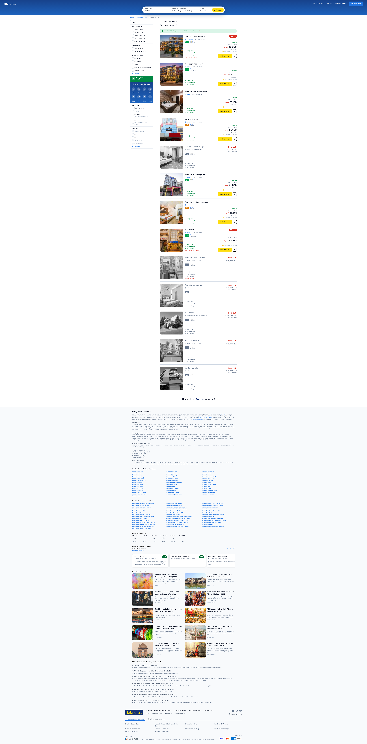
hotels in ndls (136, 496)
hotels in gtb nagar (137, 486)
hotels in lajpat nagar (172, 475)
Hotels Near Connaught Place (140, 505)
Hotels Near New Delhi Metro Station (176, 509)
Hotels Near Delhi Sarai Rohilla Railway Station (179, 516)
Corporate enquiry (340, 3)
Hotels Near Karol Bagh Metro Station (212, 505)
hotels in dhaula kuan (138, 490)
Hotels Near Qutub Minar (139, 511)
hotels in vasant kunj (138, 477)
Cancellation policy (180, 713)
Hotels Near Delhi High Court (140, 520)
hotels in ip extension (208, 494)
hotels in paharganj (171, 471)
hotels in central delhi (208, 478)
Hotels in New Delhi (141, 17)
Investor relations (160, 710)
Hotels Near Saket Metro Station (175, 513)
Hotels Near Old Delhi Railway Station (212, 503)
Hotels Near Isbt (137, 513)
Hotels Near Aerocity (138, 509)
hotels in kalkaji (206, 486)
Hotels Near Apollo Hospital (210, 507)
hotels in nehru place (208, 475)
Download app (208, 710)
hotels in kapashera (137, 484)
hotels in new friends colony (174, 482)
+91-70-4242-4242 (318, 3)
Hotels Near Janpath (208, 524)
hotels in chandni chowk (139, 480)
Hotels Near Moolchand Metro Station (177, 522)
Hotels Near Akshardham (209, 509)
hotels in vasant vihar (172, 480)
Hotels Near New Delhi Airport (174, 505)
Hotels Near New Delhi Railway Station (143, 503)
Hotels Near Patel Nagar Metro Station (143, 516)
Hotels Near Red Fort (208, 516)
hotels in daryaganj (171, 484)
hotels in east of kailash (209, 484)
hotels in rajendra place (172, 488)
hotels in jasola (170, 486)
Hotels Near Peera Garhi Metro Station (213, 526)
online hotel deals (197, 419)
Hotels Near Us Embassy (209, 513)
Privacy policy (168, 713)
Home (132, 17)
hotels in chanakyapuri (138, 475)
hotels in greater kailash (209, 477)
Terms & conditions (156, 713)
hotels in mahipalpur (208, 471)
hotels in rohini (206, 473)
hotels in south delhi (171, 473)
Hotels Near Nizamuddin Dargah (141, 514)
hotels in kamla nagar (138, 488)
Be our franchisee (180, 710)
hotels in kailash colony (172, 492)
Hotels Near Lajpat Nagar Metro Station (143, 522)
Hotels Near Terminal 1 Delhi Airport (176, 507)
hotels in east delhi (171, 477)
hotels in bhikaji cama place (174, 494)
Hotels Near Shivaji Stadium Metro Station (178, 518)
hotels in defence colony (139, 492)
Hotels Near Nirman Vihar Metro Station (177, 526)
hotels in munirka (171, 490)
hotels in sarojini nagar (208, 492)
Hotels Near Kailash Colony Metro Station (214, 520)
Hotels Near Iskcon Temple (140, 518)
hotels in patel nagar (138, 478)
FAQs (147, 713)
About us (329, 3)
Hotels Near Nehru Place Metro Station (143, 526)
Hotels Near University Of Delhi (175, 524)
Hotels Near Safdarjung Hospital (141, 528)
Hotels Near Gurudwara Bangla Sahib (212, 518)
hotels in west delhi (207, 480)
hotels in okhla (206, 482)
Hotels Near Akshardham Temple (211, 522)
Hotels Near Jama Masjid (173, 511)
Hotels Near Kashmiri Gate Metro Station (143, 524)
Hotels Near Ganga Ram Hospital (141, 507)
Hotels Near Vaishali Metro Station (212, 511)
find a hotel (223, 414)
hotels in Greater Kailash (205, 417)
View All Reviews (138, 550)
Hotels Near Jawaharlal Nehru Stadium (177, 520)
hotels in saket (136, 473)
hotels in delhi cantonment (139, 494)
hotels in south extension (209, 490)
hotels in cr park (207, 488)
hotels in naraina (137, 482)
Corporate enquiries (194, 710)
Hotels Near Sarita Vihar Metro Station (213, 514)
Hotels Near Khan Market (173, 514)
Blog (169, 710)
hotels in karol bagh (137, 471)
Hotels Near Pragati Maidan (174, 503)
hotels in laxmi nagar (172, 478)
